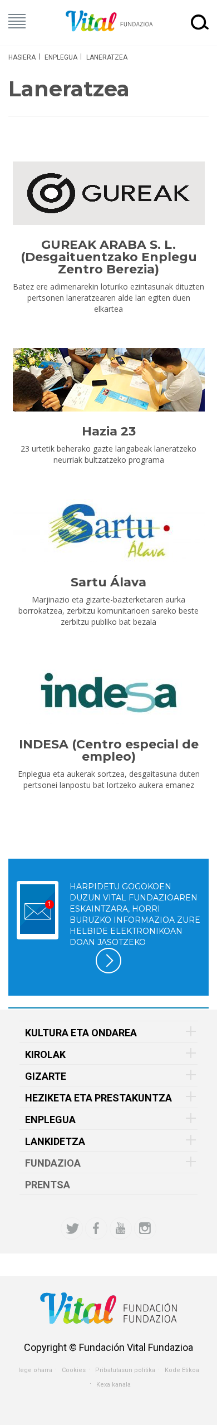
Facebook (96, 1228)
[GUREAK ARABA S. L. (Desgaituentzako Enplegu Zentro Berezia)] (108, 193)
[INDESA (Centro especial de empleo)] (108, 692)
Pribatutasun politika (125, 1370)
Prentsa (47, 1185)
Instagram (145, 1228)
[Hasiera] (108, 21)
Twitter (72, 1228)
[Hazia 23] (108, 380)
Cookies (74, 1370)
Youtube (121, 1228)
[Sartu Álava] (108, 530)
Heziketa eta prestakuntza (98, 1098)
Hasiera (22, 57)
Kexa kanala (113, 1384)
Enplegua (61, 57)
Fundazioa (53, 1163)
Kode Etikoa (182, 1370)
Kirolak (45, 1054)
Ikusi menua (17, 21)
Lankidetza (55, 1141)
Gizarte (45, 1076)
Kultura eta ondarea (81, 1033)
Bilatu (200, 22)
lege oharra (35, 1370)
